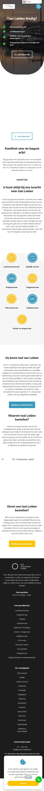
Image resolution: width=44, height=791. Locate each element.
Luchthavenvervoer (12, 267)
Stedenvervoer (32, 308)
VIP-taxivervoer (11, 308)
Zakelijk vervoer (32, 267)
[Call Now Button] (39, 779)
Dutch (28, 2)
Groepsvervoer (11, 287)
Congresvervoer (32, 287)
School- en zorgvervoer (22, 328)
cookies (28, 777)
